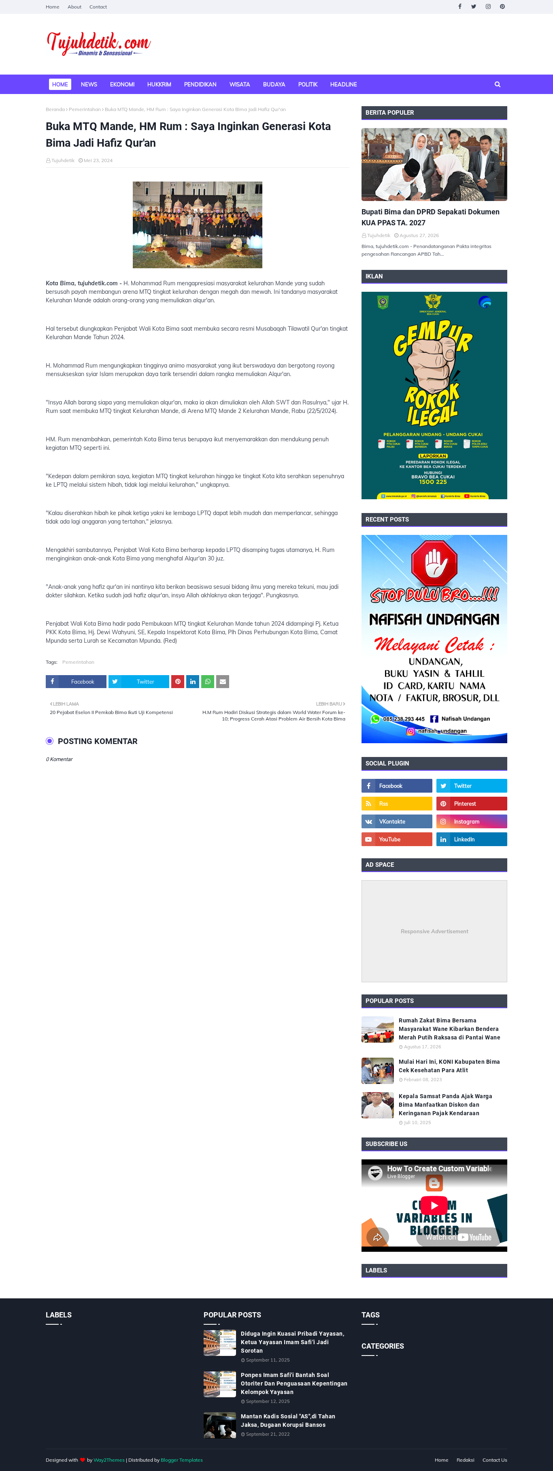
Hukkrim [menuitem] (159, 84)
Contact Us (495, 1460)
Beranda (55, 109)
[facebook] (460, 7)
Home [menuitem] (60, 84)
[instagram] (488, 7)
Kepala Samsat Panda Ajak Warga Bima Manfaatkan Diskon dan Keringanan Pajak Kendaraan (445, 1104)
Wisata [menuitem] (240, 84)
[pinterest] (502, 7)
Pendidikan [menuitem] (200, 84)
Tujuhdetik (62, 160)
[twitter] (474, 7)
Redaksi (465, 1460)
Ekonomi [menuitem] (122, 84)
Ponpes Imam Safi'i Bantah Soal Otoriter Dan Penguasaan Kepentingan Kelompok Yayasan (294, 1383)
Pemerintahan (85, 109)
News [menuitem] (89, 84)
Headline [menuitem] (343, 84)
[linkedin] (471, 839)
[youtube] (397, 839)
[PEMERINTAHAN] (434, 164)
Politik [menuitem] (307, 84)
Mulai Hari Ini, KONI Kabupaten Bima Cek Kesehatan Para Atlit (449, 1065)
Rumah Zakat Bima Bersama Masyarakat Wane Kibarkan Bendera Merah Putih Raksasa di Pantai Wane (449, 1029)
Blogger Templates (182, 1460)
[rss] (397, 803)
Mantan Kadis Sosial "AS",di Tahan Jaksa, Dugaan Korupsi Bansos (288, 1420)
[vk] (397, 821)
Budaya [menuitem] (274, 84)
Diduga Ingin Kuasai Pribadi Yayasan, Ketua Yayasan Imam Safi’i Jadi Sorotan (292, 1342)
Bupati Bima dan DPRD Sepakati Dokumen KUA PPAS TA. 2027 (431, 217)
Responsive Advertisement (434, 931)
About (74, 7)
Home (53, 7)
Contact (98, 7)
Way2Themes (109, 1460)
